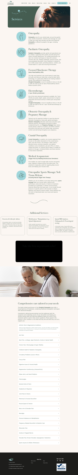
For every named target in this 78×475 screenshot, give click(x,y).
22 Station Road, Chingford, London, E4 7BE (17, 466)
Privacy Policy (45, 462)
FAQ (69, 3)
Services (45, 3)
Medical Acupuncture (38, 156)
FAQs (44, 460)
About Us (33, 3)
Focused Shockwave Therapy (42, 70)
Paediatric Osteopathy (39, 49)
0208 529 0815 (24, 3)
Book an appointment (62, 3)
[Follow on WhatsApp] (63, 460)
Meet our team (33, 460)
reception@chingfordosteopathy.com (16, 464)
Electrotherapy (35, 90)
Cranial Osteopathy (37, 135)
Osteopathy (33, 33)
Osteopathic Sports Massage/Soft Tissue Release (44, 174)
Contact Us (54, 3)
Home (29, 3)
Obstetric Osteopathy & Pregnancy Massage (39, 113)
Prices (49, 3)
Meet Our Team (39, 3)
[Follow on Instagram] (60, 460)
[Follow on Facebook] (57, 460)
